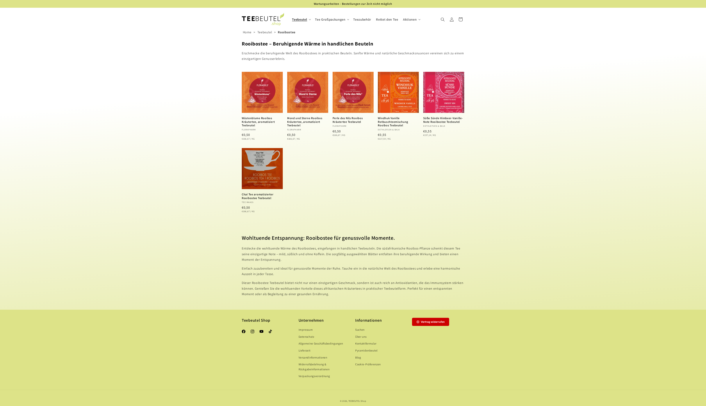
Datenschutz (306, 336)
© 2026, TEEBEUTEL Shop (353, 401)
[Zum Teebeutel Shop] (263, 19)
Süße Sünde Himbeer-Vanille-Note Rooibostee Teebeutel (443, 119)
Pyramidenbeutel (366, 350)
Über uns (360, 336)
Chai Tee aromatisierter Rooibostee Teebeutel (258, 196)
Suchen (360, 330)
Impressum (306, 330)
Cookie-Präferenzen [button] (368, 364)
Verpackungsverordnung (314, 376)
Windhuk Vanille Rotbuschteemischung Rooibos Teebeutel (393, 121)
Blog (358, 357)
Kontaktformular (366, 343)
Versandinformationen (313, 357)
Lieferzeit (305, 350)
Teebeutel (264, 32)
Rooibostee (286, 32)
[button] (301, 19)
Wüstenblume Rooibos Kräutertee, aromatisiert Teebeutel (258, 121)
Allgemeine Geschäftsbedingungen (321, 343)
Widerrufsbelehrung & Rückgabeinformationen (314, 367)
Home (247, 32)
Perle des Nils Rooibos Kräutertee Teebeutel (348, 119)
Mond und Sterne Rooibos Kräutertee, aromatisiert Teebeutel (304, 121)
